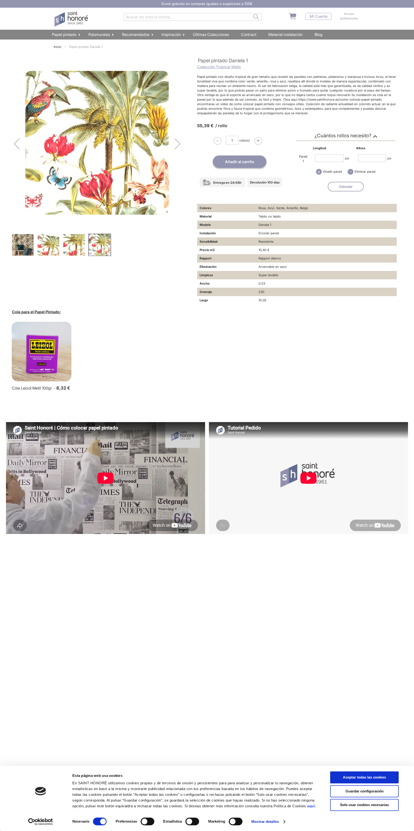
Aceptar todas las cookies (364, 777)
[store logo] (72, 19)
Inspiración (171, 34)
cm (347, 158)
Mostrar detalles (265, 822)
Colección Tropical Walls (219, 66)
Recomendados (136, 34)
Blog (318, 34)
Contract (248, 34)
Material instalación (285, 34)
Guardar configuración (364, 791)
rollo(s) (244, 140)
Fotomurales (99, 34)
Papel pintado (64, 34)
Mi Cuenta (319, 16)
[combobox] (193, 17)
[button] (16, 144)
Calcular (346, 186)
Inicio (57, 47)
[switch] (147, 822)
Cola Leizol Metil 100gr (32, 388)
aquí (311, 806)
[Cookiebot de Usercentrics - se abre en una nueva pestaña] (41, 821)
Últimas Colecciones (211, 34)
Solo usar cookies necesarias (364, 805)
